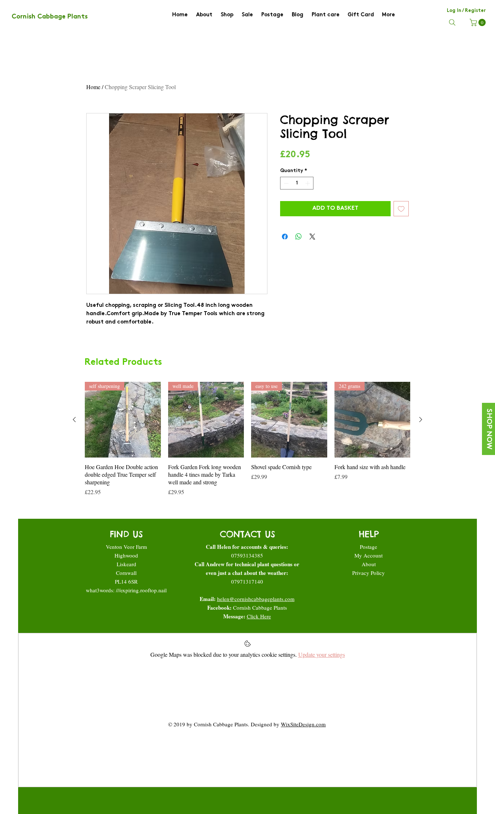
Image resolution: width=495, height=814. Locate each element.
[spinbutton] (297, 183)
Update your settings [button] (321, 654)
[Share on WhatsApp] (298, 236)
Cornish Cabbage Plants (260, 607)
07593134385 (247, 555)
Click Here (259, 616)
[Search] (452, 22)
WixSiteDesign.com (303, 724)
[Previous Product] (74, 419)
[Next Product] (420, 419)
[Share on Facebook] (284, 236)
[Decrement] (285, 183)
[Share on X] (312, 236)
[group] (247, 439)
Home (93, 87)
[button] (478, 22)
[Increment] (308, 183)
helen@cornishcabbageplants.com (256, 598)
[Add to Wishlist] (401, 208)
